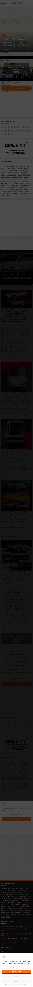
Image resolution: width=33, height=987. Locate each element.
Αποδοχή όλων (16, 971)
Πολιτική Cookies (10, 984)
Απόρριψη (16, 976)
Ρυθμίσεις (16, 981)
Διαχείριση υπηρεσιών (16, 966)
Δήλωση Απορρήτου (21, 984)
